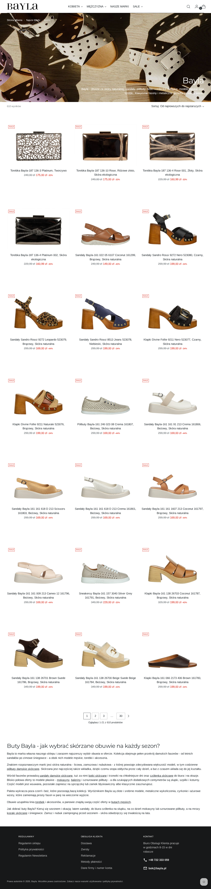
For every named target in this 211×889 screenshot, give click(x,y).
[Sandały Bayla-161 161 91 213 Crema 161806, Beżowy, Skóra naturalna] (172, 399)
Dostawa (86, 843)
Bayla (34, 881)
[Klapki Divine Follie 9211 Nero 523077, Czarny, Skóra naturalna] (172, 314)
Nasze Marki (33, 20)
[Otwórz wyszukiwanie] (188, 6)
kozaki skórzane (17, 813)
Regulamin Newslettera (32, 855)
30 (120, 715)
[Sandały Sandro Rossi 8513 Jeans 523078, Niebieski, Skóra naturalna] (105, 314)
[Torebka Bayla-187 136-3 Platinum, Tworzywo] (38, 145)
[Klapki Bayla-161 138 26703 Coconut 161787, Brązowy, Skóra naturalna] (172, 568)
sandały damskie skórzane (56, 775)
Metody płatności (91, 861)
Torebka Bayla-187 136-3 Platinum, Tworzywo (38, 170)
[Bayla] (22, 6)
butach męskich (121, 802)
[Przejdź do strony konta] (195, 6)
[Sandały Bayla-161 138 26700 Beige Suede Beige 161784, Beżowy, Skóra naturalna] (105, 652)
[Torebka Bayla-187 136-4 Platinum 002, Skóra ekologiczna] (38, 229)
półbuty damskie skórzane (23, 769)
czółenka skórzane (161, 775)
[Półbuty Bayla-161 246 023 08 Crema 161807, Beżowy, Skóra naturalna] (105, 399)
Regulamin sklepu (29, 843)
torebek (40, 802)
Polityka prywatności (31, 849)
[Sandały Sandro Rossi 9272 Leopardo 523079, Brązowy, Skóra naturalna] (38, 314)
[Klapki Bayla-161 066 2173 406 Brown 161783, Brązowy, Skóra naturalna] (172, 652)
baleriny (76, 780)
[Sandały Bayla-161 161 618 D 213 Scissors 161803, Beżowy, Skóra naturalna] (38, 483)
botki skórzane (98, 775)
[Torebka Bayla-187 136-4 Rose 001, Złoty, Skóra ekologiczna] (172, 145)
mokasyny (63, 780)
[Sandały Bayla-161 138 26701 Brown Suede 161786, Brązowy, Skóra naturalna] (38, 652)
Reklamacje (88, 855)
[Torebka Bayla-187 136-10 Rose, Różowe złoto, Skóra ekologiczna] (105, 145)
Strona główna (14, 20)
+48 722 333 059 (159, 859)
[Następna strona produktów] (128, 716)
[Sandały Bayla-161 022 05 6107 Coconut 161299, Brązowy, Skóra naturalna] (105, 229)
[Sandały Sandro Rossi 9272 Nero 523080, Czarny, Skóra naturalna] (172, 229)
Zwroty (85, 849)
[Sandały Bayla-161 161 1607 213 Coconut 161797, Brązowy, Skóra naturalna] (172, 483)
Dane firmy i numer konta (96, 868)
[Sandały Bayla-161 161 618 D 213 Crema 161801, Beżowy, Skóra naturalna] (105, 483)
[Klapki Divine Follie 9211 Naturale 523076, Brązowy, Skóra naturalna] (38, 399)
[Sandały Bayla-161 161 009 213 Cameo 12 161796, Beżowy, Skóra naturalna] (38, 568)
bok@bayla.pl (157, 868)
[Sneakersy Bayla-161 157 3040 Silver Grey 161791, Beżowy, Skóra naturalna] (105, 568)
